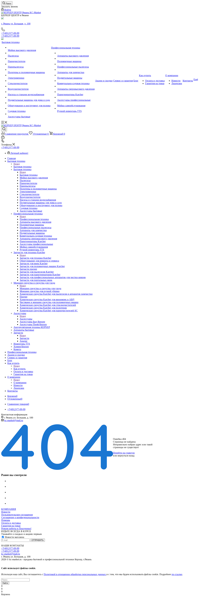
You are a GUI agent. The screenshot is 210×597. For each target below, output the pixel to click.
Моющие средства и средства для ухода (40, 288)
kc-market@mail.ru (13, 420)
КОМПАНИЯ (8, 509)
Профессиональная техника (34, 219)
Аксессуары (26, 319)
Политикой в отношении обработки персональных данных (75, 574)
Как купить (20, 368)
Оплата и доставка (11, 523)
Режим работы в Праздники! (16, 528)
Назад (17, 164)
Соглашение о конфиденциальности (20, 517)
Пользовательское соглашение (17, 514)
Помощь (5, 520)
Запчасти (24, 338)
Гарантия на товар (10, 525)
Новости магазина (14, 537)
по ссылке (177, 574)
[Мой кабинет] (2, 137)
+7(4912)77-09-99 (10, 33)
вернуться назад (126, 455)
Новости (5, 512)
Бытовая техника (22, 166)
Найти (5, 583)
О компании (20, 382)
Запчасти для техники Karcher (35, 258)
